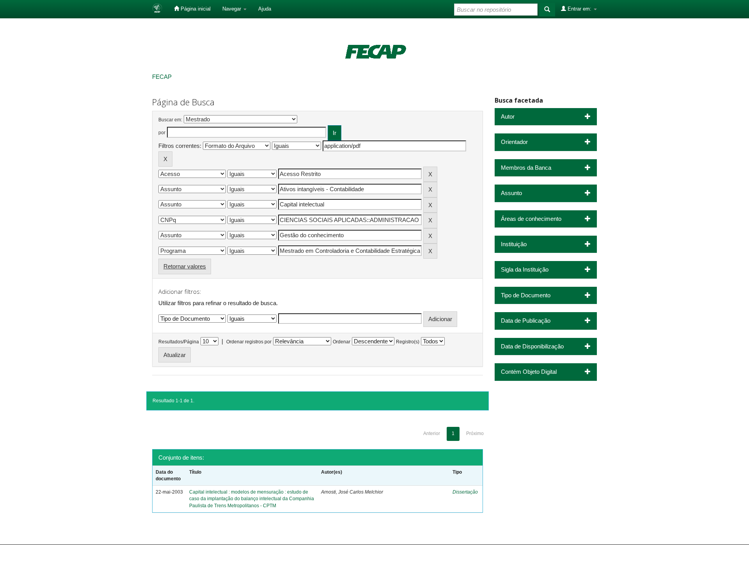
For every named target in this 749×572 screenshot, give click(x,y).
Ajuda (264, 9)
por (161, 132)
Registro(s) (407, 342)
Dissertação (465, 492)
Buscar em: (170, 120)
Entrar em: (579, 9)
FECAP (162, 76)
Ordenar (341, 342)
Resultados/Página (178, 342)
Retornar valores (184, 266)
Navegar (232, 9)
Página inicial (195, 9)
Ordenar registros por (249, 342)
